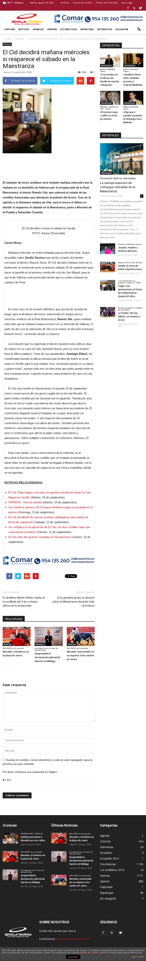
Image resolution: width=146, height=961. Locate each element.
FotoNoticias (68, 29)
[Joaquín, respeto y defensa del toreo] (107, 248)
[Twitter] (140, 8)
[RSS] (134, 8)
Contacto (64, 2)
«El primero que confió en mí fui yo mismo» (109, 115)
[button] (138, 29)
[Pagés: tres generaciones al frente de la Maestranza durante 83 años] (107, 285)
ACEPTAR (73, 957)
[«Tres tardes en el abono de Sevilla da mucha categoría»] (110, 60)
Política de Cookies (82, 2)
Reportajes (87, 29)
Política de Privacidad (107, 2)
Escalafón (122, 29)
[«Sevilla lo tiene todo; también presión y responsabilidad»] (133, 60)
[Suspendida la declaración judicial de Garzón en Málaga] (49, 636)
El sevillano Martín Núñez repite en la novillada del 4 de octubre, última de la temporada (24, 601)
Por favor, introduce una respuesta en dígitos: (30, 771)
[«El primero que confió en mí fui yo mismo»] (110, 98)
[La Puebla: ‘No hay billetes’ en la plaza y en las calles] (107, 312)
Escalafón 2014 (109, 858)
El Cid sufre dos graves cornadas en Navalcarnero (39, 537)
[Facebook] (128, 8)
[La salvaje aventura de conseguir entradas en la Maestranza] (121, 159)
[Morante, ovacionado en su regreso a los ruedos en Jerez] (81, 636)
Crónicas (38, 29)
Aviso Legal (127, 2)
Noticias (23, 29)
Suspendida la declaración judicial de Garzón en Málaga (47, 657)
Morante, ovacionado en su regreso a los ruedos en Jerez (80, 655)
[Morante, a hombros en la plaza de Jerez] (17, 636)
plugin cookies (138, 957)
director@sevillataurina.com (73, 939)
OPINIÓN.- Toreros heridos (25, 502)
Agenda (104, 835)
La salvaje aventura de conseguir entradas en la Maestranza (117, 187)
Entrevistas (104, 29)
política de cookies (89, 952)
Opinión (52, 29)
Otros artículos (13, 618)
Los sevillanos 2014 (112, 870)
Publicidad (106, 887)
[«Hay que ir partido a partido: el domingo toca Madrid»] (133, 98)
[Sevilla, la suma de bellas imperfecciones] (107, 267)
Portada (9, 29)
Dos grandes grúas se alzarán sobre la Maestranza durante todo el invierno (73, 601)
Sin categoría (108, 898)
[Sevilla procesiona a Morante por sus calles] (10, 838)
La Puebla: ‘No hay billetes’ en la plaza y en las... (129, 316)
